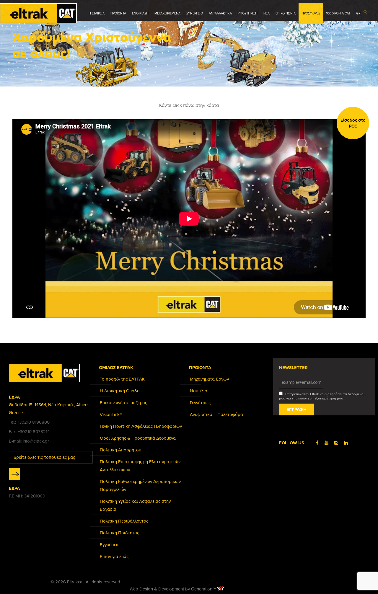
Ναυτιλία (198, 391)
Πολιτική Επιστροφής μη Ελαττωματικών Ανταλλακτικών (140, 465)
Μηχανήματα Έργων (209, 379)
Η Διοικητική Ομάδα (120, 391)
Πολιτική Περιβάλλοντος (124, 521)
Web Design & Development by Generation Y (173, 589)
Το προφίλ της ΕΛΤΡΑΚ (122, 379)
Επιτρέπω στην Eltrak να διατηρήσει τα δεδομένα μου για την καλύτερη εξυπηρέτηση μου (321, 396)
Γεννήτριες (200, 402)
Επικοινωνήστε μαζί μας (123, 402)
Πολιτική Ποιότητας (119, 533)
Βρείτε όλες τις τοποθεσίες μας (44, 457)
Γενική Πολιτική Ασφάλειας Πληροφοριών (141, 426)
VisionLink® (111, 414)
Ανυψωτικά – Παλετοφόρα (216, 414)
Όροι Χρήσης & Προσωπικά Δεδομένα (138, 438)
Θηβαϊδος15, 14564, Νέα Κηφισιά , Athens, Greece (49, 408)
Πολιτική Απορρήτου (120, 450)
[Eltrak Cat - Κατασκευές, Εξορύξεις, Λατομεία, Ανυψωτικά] (38, 13)
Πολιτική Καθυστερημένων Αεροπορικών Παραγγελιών (140, 485)
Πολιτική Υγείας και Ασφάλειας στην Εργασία (135, 505)
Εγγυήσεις (109, 544)
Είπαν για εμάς (114, 556)
